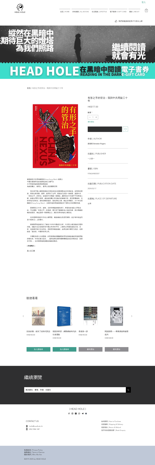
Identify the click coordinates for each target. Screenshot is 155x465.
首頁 (29, 88)
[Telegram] (82, 413)
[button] (146, 10)
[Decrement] (89, 117)
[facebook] (69, 413)
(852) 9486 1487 (34, 429)
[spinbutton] (93, 117)
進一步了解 (31, 251)
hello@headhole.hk (36, 426)
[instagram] (72, 413)
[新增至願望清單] (125, 129)
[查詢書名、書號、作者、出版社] (128, 390)
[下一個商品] (131, 316)
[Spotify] (86, 413)
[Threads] (76, 413)
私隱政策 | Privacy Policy (33, 450)
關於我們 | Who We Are (33, 454)
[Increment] (96, 117)
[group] (77, 328)
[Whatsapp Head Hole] (79, 413)
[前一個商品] (23, 316)
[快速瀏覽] (38, 316)
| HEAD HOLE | (77, 408)
